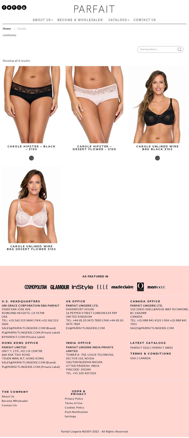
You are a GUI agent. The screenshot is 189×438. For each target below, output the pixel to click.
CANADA (145, 358)
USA (133, 358)
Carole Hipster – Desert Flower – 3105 (94, 148)
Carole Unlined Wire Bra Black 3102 (157, 148)
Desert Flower (94, 158)
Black (31, 158)
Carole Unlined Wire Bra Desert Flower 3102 (31, 248)
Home (7, 28)
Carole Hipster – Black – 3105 (31, 148)
